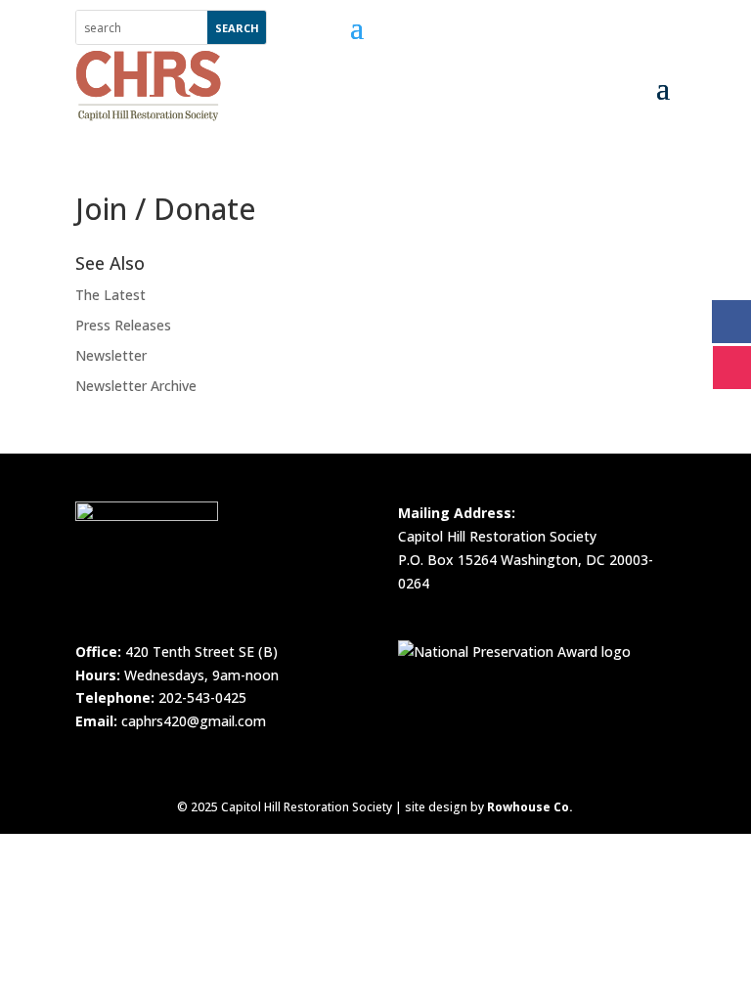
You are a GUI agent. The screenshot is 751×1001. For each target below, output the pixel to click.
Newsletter (111, 355)
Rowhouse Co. (530, 807)
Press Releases (123, 325)
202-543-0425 (202, 697)
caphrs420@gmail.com (193, 721)
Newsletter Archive (136, 385)
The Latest (110, 294)
